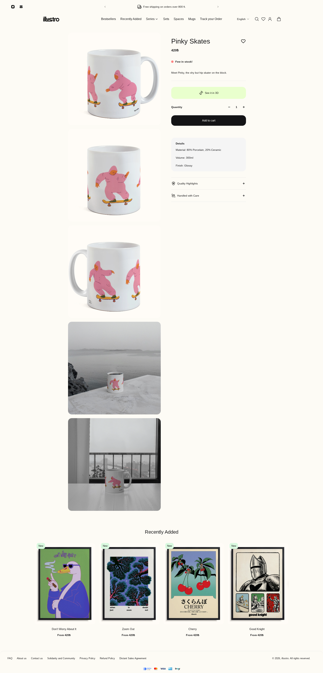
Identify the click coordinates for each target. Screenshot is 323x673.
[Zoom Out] (129, 584)
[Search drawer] (256, 19)
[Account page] (269, 19)
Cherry (192, 629)
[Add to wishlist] (243, 41)
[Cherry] (193, 584)
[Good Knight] (258, 584)
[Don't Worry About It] (65, 584)
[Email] (21, 7)
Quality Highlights (187, 183)
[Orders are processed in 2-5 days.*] (161, 6)
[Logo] (51, 19)
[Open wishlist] (263, 19)
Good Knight (256, 629)
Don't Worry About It (64, 629)
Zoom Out (128, 629)
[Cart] (278, 19)
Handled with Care (188, 195)
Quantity (176, 107)
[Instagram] (13, 7)
